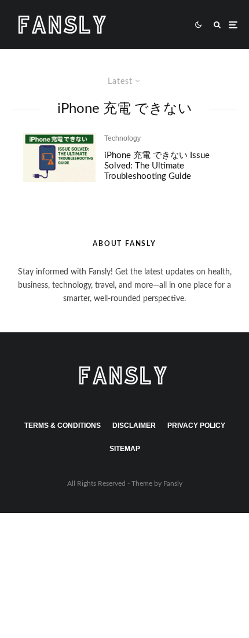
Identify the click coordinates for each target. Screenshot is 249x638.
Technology (122, 138)
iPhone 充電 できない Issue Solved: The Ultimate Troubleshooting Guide (157, 166)
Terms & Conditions (62, 425)
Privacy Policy (196, 425)
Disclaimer (134, 425)
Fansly (172, 483)
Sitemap (124, 449)
